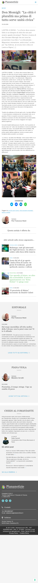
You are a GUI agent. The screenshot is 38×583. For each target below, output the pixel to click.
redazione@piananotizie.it (14, 513)
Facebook (3, 500)
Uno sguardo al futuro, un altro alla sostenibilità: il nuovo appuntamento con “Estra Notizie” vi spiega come (22, 278)
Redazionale (13, 272)
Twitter (6, 500)
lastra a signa (6, 212)
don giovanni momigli (26, 210)
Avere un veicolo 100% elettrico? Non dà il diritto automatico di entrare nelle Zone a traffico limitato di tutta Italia (21, 452)
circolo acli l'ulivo (13, 210)
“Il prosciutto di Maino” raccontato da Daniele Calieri (21, 291)
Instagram (10, 500)
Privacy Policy (13, 533)
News (4, 8)
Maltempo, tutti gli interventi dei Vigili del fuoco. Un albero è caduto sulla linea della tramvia (22, 250)
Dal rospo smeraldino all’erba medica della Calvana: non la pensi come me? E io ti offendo (18, 329)
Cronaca (12, 245)
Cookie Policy (24, 533)
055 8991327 (8, 511)
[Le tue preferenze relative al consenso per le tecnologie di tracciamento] (35, 580)
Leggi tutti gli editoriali (18, 353)
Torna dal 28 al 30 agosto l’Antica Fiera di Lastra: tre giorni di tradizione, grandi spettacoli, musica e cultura (21, 263)
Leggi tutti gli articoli (18, 396)
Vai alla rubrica (8, 472)
